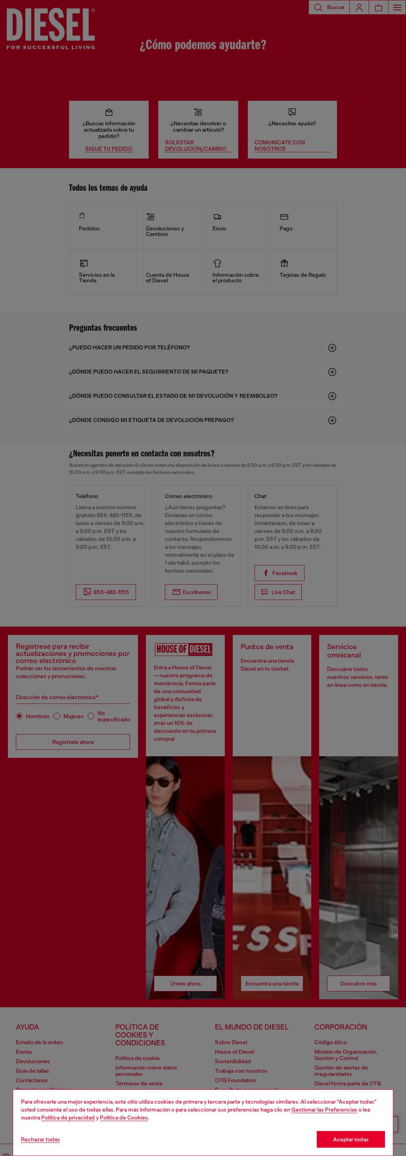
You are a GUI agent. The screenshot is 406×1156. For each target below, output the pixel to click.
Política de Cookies (124, 1117)
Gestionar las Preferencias (324, 1109)
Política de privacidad (68, 1117)
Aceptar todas (351, 1139)
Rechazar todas (40, 1139)
